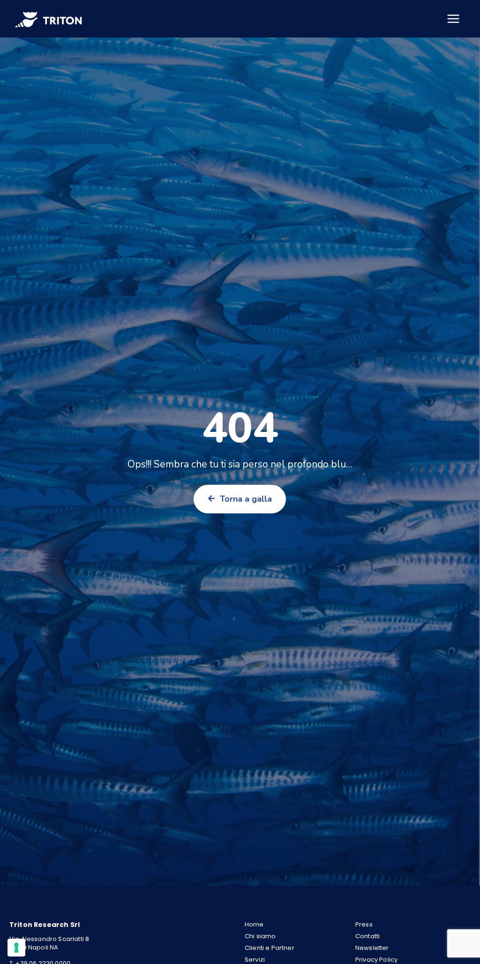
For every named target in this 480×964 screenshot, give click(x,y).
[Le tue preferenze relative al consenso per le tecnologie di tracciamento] (16, 947)
